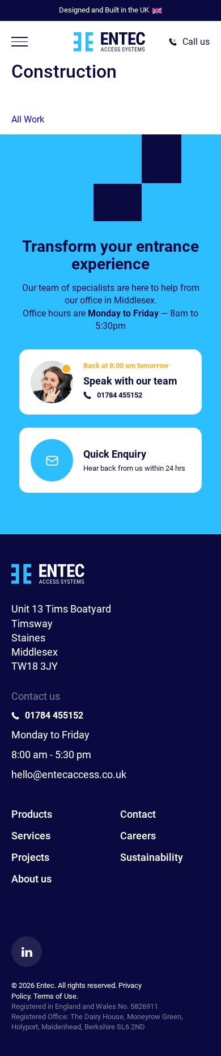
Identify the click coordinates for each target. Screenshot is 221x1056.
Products (31, 814)
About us (31, 879)
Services (30, 836)
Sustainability (151, 857)
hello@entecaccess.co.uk (68, 774)
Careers (138, 836)
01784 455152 (54, 715)
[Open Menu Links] (19, 42)
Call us (196, 41)
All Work (27, 119)
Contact (138, 814)
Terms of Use (54, 996)
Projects (30, 857)
